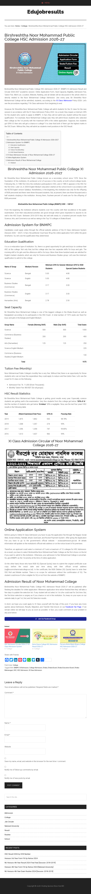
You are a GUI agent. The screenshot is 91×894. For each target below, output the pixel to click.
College (15, 665)
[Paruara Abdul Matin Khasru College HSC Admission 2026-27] (73, 636)
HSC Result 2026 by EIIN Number (18, 854)
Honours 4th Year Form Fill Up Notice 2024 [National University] (29, 867)
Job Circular (9, 822)
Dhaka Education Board (66, 668)
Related (13, 163)
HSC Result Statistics (17, 152)
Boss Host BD (59, 886)
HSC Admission (22, 670)
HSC (15, 670)
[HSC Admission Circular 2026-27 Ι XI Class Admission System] (17, 636)
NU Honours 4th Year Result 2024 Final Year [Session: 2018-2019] (30, 863)
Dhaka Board (52, 668)
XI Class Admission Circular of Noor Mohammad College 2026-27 (31, 155)
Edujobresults (45, 12)
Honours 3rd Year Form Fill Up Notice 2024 (21, 858)
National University (12, 826)
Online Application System (16, 158)
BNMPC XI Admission (21, 668)
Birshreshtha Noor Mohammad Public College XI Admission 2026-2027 (33, 140)
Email (7, 735)
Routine (7, 835)
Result (7, 830)
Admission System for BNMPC (18, 142)
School (7, 839)
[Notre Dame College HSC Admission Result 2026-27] (45, 636)
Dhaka (45, 668)
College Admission (35, 668)
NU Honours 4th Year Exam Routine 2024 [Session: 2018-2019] (29, 871)
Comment (9, 693)
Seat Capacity (15, 147)
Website (8, 747)
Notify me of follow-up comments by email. (21, 770)
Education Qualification (18, 145)
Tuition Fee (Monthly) (17, 150)
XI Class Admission (64, 100)
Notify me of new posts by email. (17, 778)
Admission (9, 813)
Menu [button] (47, 3)
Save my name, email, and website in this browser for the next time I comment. (35, 761)
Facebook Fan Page (73, 607)
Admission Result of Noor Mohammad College (24, 160)
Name (8, 723)
